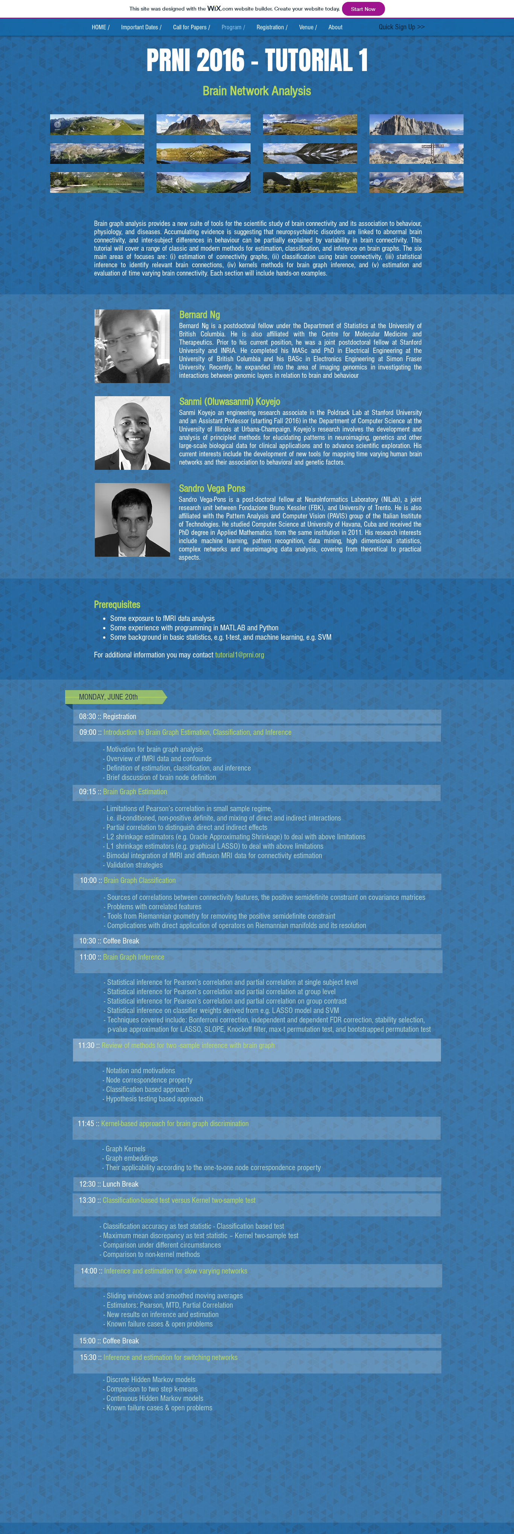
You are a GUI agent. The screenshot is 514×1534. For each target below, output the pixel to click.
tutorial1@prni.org (239, 655)
